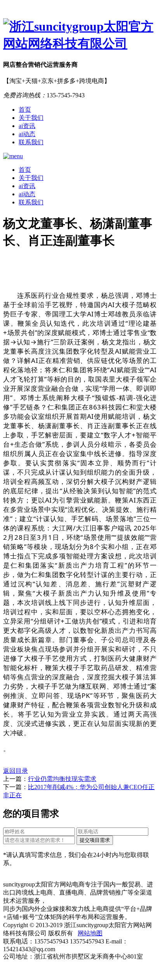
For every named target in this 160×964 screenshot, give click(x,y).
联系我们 (31, 142)
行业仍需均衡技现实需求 (62, 779)
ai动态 (27, 134)
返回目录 (15, 770)
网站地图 (90, 933)
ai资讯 (27, 126)
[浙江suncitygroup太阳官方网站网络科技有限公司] (80, 35)
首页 (25, 109)
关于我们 (31, 117)
